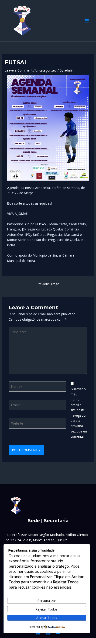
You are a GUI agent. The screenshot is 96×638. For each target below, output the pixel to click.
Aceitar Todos (46, 617)
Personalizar (47, 600)
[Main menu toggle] (87, 20)
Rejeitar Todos (47, 609)
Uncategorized (46, 70)
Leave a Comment (18, 70)
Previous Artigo (48, 284)
